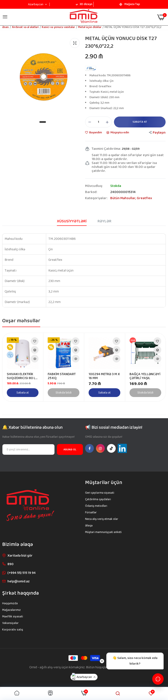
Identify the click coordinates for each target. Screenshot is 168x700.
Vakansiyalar (10, 623)
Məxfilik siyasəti (12, 616)
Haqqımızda (10, 603)
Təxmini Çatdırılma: (106, 149)
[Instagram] (100, 448)
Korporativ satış (12, 629)
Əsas (5, 27)
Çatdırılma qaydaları (98, 499)
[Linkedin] (122, 448)
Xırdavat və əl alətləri (25, 27)
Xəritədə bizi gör (20, 555)
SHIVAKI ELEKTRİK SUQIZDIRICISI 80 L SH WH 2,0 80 (21, 376)
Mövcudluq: (94, 186)
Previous (13, 367)
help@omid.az (18, 581)
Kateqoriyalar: (96, 198)
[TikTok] (111, 448)
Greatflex (144, 198)
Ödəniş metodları (96, 505)
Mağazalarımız (11, 610)
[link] (34, 341)
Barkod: (91, 192)
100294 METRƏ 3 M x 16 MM (104, 376)
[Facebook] (89, 448)
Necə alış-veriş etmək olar (101, 519)
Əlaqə (89, 525)
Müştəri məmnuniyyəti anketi (103, 532)
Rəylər (104, 221)
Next (154, 367)
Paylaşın (159, 132)
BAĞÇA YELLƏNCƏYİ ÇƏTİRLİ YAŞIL (145, 376)
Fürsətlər (91, 512)
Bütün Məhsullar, (123, 198)
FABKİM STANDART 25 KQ (62, 376)
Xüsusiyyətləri (72, 221)
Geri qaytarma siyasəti (99, 492)
